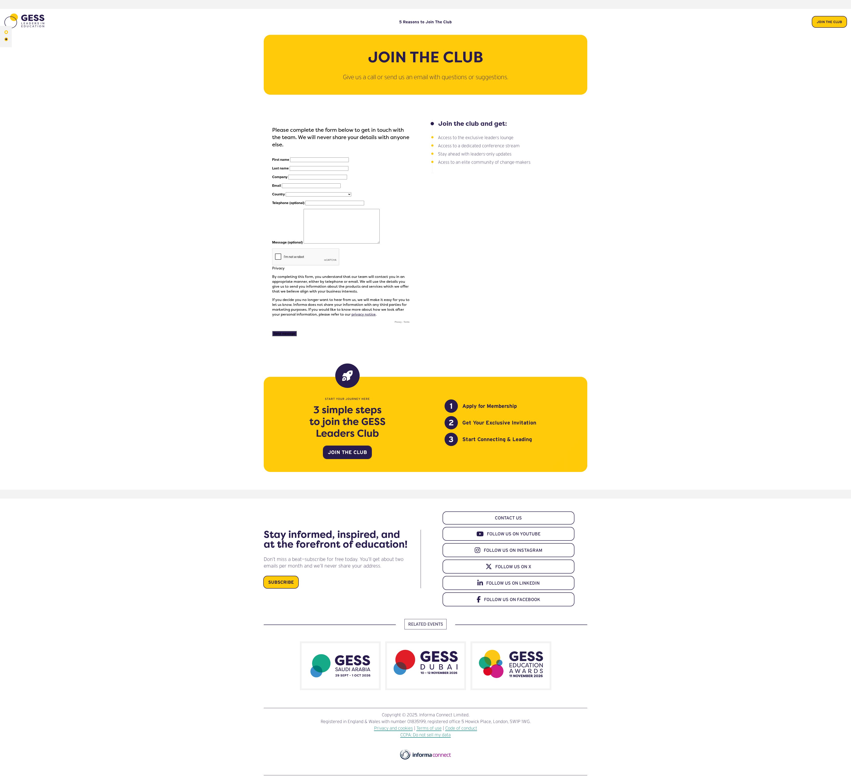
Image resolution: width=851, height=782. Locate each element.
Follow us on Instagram (513, 550)
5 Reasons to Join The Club (425, 22)
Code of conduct (461, 728)
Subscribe (281, 582)
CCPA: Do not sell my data (425, 734)
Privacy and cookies (393, 728)
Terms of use (429, 728)
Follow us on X (513, 566)
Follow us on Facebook (512, 599)
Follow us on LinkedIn (513, 583)
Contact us (508, 517)
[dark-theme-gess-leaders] (6, 40)
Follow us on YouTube (514, 533)
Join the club (829, 22)
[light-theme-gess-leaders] (6, 32)
